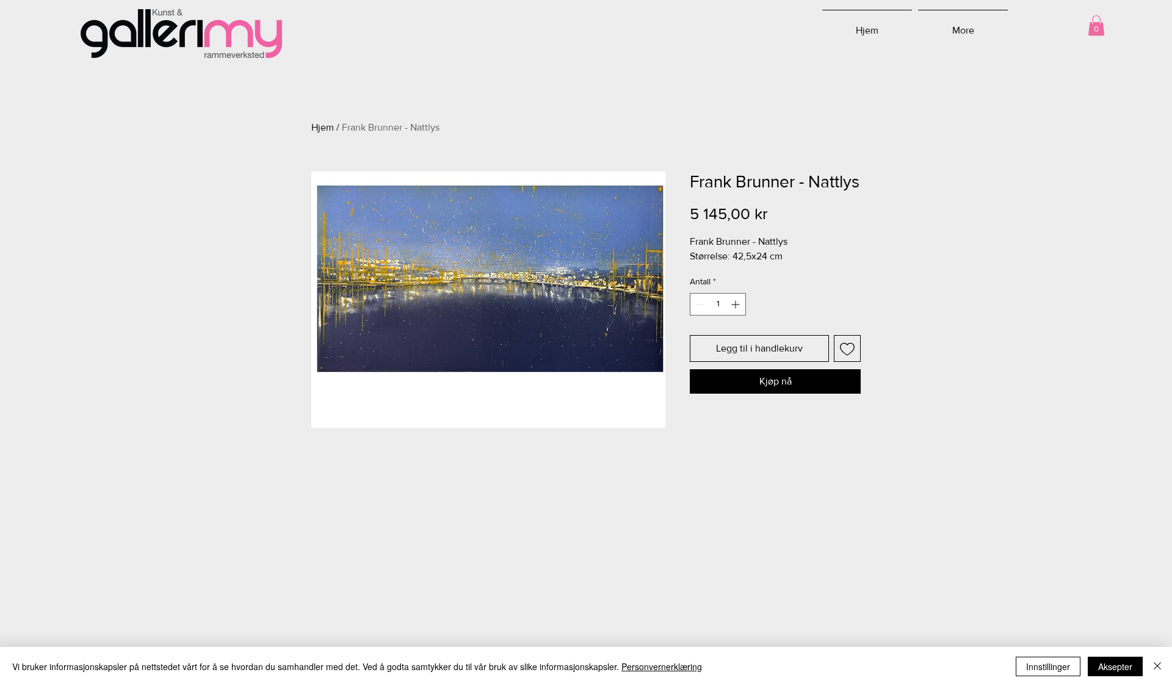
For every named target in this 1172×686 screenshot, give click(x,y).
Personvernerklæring (661, 666)
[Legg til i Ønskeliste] (847, 348)
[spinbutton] (718, 304)
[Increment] (736, 304)
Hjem (322, 127)
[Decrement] (699, 304)
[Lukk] (1157, 666)
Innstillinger (1048, 666)
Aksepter (1115, 666)
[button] (1096, 25)
